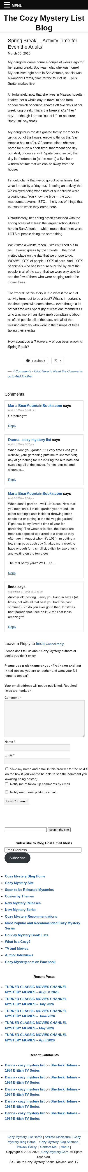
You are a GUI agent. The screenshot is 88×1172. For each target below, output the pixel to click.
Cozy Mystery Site (19, 883)
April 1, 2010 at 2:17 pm (21, 444)
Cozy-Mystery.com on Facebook (30, 962)
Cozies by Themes (19, 896)
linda (40, 643)
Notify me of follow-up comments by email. (40, 784)
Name (10, 741)
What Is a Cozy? (17, 942)
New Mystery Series (20, 910)
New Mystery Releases (23, 903)
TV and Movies (16, 948)
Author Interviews (19, 955)
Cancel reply (55, 644)
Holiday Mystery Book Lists (26, 935)
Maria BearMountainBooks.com (35, 406)
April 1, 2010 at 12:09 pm (21, 410)
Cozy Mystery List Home (24, 1137)
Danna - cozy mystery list (29, 440)
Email (9, 755)
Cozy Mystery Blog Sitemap (59, 1142)
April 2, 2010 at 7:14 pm (21, 498)
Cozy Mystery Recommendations (31, 916)
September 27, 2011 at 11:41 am (25, 591)
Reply (12, 426)
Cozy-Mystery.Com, (55, 1152)
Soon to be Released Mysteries (29, 890)
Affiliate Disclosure (58, 1137)
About (65, 1147)
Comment (13, 697)
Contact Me (48, 1147)
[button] (8, 5)
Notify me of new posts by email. (33, 792)
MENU (17, 6)
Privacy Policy (27, 1147)
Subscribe (17, 858)
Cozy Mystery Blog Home (25, 876)
